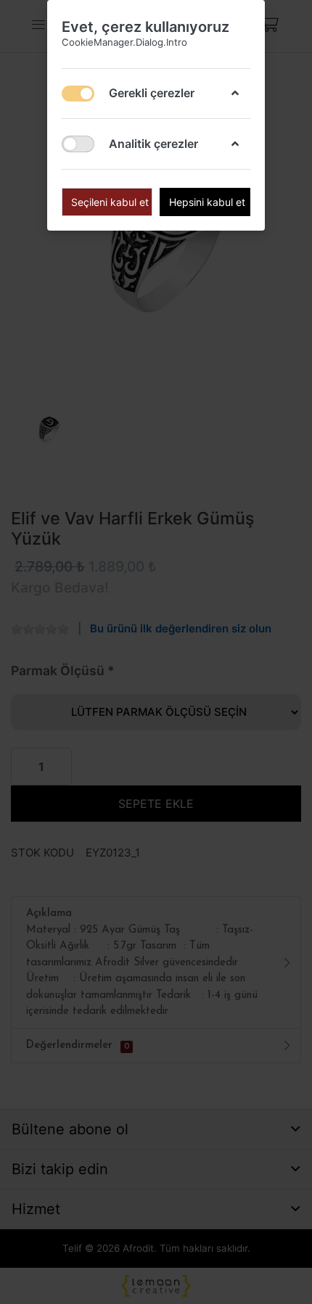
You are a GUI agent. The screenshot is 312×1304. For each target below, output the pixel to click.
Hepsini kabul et (207, 202)
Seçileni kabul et (110, 202)
